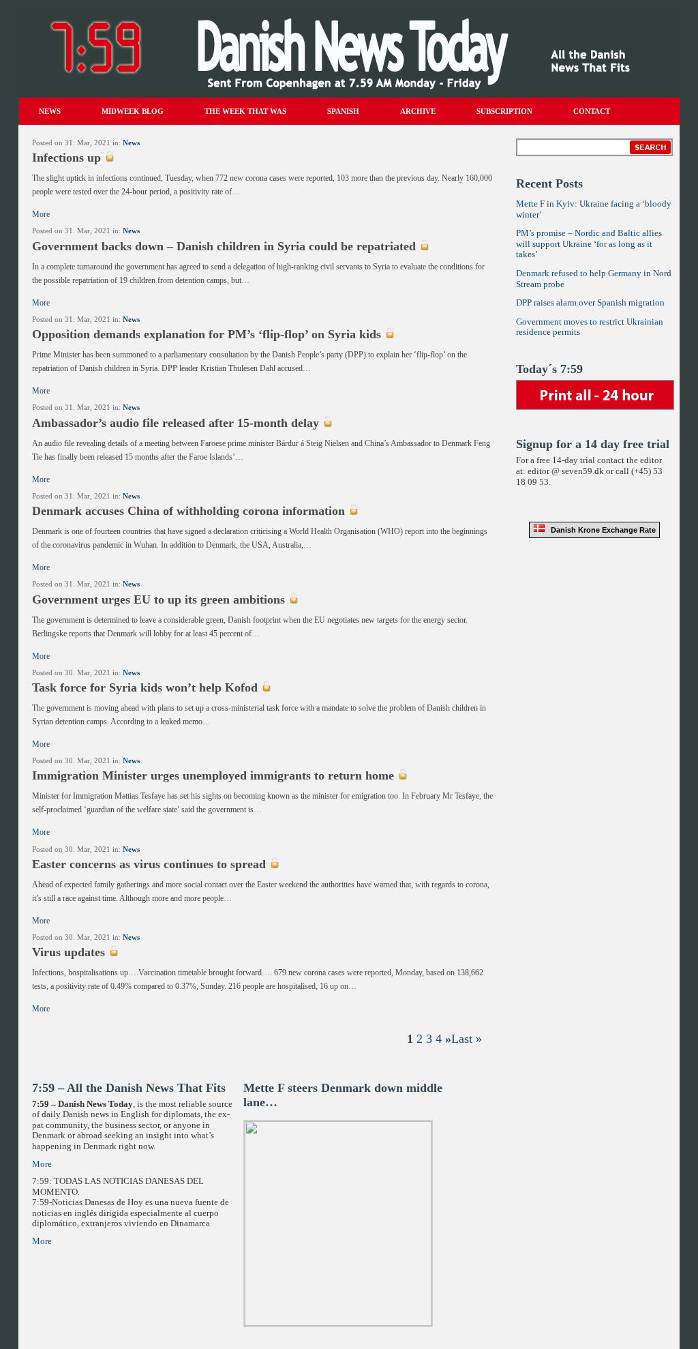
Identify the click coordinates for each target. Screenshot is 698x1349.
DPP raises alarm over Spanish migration (590, 302)
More (41, 214)
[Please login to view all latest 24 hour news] (595, 385)
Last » (466, 1039)
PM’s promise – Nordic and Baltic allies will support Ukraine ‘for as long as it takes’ (589, 243)
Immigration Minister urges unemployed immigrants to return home (213, 775)
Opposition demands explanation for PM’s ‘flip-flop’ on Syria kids (206, 334)
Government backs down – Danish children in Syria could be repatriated (224, 246)
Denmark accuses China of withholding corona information (188, 511)
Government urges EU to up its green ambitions (158, 599)
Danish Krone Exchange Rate (600, 530)
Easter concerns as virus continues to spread (149, 864)
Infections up (66, 157)
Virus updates (68, 952)
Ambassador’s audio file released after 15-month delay (175, 423)
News (131, 142)
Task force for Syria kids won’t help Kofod (145, 687)
